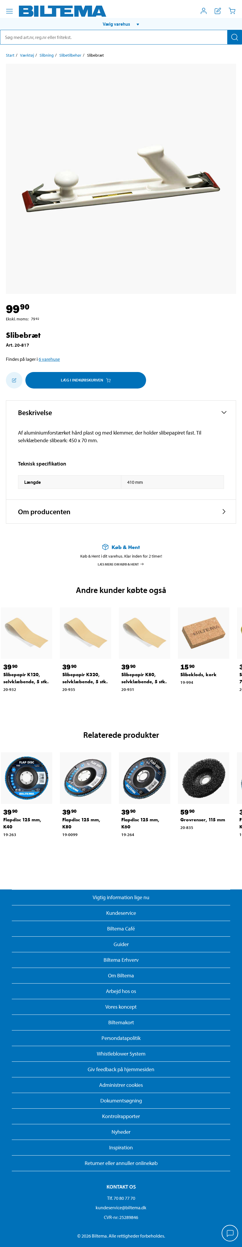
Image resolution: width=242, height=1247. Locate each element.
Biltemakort (121, 1022)
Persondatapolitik (121, 1038)
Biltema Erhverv (121, 959)
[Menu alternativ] (9, 11)
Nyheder (121, 1131)
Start (10, 55)
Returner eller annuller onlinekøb (121, 1163)
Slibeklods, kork (198, 674)
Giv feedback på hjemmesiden (121, 1069)
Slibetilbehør (70, 55)
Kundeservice (121, 913)
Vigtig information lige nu (121, 897)
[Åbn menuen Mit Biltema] (204, 11)
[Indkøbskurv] (232, 11)
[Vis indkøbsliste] (218, 11)
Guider (121, 944)
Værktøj (27, 55)
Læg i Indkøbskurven (82, 380)
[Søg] (234, 37)
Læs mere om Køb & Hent (118, 564)
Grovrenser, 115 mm (202, 820)
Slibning (47, 55)
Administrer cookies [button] (121, 1085)
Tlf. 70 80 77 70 (121, 1198)
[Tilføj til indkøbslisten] (14, 380)
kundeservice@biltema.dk (121, 1207)
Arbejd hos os (121, 991)
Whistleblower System (121, 1053)
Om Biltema (121, 975)
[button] (121, 24)
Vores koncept (121, 1006)
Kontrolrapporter (121, 1116)
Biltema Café (121, 928)
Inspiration (121, 1147)
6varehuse (49, 359)
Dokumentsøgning (121, 1100)
